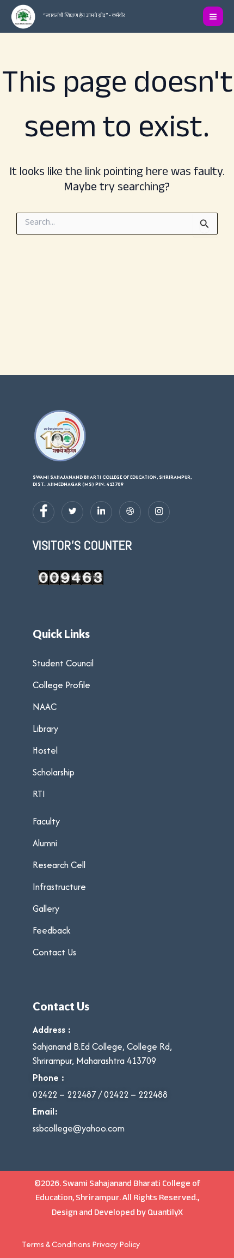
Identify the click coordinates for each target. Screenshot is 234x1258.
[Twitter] (72, 512)
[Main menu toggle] (213, 17)
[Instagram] (159, 512)
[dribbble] (130, 512)
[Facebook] (43, 512)
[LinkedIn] (101, 512)
